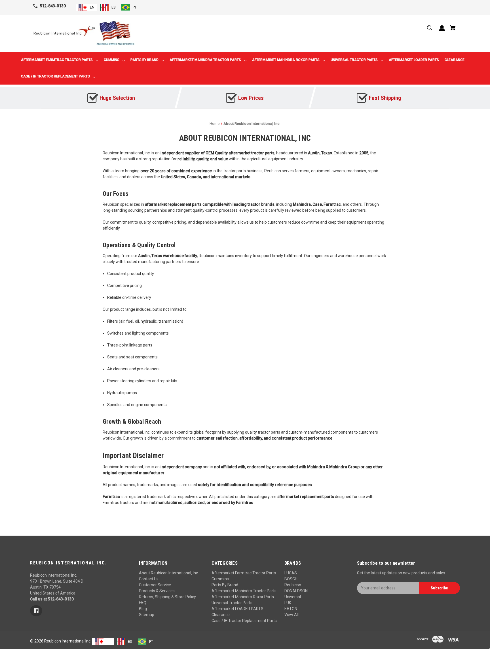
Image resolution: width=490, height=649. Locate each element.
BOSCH (290, 579)
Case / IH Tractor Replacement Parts (244, 620)
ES (113, 7)
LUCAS (290, 573)
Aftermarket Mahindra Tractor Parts (244, 591)
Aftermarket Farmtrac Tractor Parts (244, 573)
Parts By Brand (225, 585)
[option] (108, 7)
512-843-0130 (53, 6)
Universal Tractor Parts (232, 602)
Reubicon (292, 585)
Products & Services (157, 591)
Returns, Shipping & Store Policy (167, 597)
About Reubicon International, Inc (168, 573)
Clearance (221, 614)
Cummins (220, 579)
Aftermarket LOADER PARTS (237, 608)
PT (135, 7)
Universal (292, 597)
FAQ (142, 602)
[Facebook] (36, 611)
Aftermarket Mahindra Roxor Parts (243, 597)
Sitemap (146, 614)
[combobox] (86, 7)
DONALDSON (296, 591)
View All (291, 614)
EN (92, 7)
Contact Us (149, 579)
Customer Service (155, 585)
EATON (290, 608)
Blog (143, 608)
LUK (287, 602)
